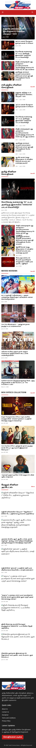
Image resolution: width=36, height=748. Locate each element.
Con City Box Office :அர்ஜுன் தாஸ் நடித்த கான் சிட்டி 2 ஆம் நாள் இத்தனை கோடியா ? (17, 448)
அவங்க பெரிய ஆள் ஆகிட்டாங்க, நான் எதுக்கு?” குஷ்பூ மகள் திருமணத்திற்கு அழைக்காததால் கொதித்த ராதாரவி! (17, 541)
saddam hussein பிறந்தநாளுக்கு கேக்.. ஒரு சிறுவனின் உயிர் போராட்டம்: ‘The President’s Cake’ (18, 382)
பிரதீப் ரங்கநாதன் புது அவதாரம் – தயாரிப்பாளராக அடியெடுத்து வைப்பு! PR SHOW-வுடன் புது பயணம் (24, 65)
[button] (32, 12)
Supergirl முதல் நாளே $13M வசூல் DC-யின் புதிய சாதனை (17, 476)
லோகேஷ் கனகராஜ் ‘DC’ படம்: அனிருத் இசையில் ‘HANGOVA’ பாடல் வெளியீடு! (23, 54)
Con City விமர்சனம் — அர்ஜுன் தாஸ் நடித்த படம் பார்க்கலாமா (15, 325)
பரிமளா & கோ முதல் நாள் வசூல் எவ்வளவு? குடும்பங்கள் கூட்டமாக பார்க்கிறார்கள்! (14, 353)
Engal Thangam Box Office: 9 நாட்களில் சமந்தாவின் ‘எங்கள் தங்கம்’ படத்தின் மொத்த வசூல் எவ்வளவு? (16, 419)
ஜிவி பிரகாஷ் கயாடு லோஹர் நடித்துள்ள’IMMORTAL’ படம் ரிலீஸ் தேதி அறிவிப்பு (16, 626)
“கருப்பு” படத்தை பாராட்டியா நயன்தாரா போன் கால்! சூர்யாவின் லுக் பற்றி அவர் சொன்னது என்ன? (17, 597)
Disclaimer (5, 715)
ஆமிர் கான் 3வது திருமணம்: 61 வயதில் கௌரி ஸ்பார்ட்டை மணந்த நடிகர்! (24, 160)
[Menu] (15, 12)
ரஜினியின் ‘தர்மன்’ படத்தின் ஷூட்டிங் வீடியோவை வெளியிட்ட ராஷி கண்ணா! (17, 569)
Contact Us (5, 712)
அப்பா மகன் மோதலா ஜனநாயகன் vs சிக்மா (24, 42)
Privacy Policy (6, 721)
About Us (5, 709)
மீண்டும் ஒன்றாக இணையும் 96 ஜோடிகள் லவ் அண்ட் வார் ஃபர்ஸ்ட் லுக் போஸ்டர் (17, 655)
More (33, 486)
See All (32, 87)
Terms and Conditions (9, 718)
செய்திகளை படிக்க (12, 737)
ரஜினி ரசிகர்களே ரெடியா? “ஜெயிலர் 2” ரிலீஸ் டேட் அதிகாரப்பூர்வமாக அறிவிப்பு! (17, 513)
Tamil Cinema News (9, 26)
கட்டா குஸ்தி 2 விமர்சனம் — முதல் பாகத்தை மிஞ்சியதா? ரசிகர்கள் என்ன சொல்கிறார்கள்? (17, 297)
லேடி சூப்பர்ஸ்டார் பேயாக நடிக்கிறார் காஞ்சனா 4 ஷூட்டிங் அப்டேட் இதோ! (24, 261)
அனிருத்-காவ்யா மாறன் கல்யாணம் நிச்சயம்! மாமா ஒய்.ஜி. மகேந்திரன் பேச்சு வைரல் (24, 76)
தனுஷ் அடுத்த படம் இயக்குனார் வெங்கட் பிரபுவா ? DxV (14, 31)
